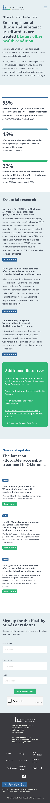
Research (23, 761)
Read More (9, 259)
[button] (45, 7)
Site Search (37, 768)
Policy (21, 753)
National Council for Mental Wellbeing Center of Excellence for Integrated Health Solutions (24, 413)
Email (4, 675)
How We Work (22, 768)
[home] (13, 7)
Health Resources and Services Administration (19, 402)
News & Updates (37, 753)
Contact (9, 761)
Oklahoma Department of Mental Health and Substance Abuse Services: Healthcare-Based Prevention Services (24, 381)
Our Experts (11, 768)
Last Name (7, 660)
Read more (9, 504)
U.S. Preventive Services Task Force (21, 423)
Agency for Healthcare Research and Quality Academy (25, 392)
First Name (7, 643)
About (9, 753)
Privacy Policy (36, 760)
